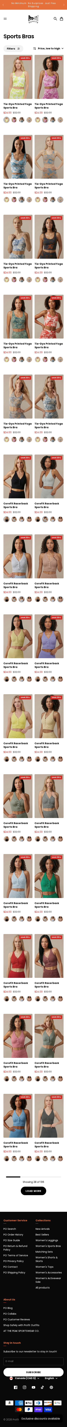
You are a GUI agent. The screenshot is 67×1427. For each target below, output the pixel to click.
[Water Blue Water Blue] (22, 120)
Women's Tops (44, 1267)
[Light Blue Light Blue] (22, 519)
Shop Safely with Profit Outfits (21, 1325)
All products (43, 1287)
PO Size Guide (11, 1240)
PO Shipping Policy (14, 1272)
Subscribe (33, 1372)
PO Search (9, 1229)
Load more (33, 1191)
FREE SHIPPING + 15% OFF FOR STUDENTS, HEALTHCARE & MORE (33, 5)
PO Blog (8, 1308)
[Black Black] (6, 519)
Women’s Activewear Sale (48, 1280)
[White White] (14, 519)
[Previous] (3, 5)
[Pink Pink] (29, 519)
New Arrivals (43, 1229)
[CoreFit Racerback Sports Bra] (17, 477)
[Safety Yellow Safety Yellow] (6, 120)
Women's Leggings (47, 1240)
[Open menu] (5, 19)
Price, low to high (49, 48)
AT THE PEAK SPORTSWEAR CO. (21, 1331)
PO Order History (13, 1234)
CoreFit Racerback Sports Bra (15, 505)
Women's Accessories (49, 1272)
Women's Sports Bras (48, 1246)
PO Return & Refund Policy (15, 1247)
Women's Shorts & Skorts (47, 1259)
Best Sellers (42, 1234)
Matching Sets (44, 1251)
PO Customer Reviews (16, 1319)
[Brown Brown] (29, 120)
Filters (11, 48)
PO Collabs (9, 1313)
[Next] (64, 5)
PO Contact (10, 1267)
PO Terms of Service (15, 1255)
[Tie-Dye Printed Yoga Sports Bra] (17, 77)
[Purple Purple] (14, 120)
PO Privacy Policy (13, 1261)
